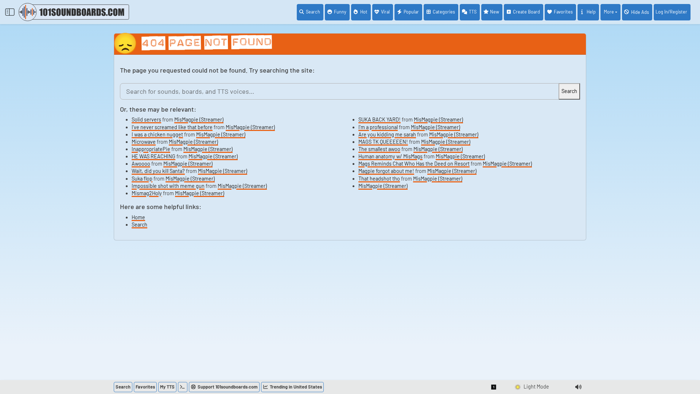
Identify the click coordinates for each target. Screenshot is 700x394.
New (494, 12)
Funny (340, 12)
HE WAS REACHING (153, 156)
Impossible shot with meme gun (168, 186)
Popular (411, 12)
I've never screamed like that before (172, 127)
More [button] (609, 12)
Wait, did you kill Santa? (158, 171)
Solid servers (146, 119)
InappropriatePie (151, 149)
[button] (494, 387)
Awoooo (141, 164)
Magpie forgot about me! (386, 171)
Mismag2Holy (147, 193)
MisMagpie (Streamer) (198, 119)
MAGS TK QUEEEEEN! (383, 142)
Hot (364, 12)
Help (591, 12)
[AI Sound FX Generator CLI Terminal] (182, 387)
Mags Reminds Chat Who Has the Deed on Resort (414, 164)
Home (138, 217)
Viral (385, 12)
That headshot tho (379, 178)
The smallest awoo (379, 149)
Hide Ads (640, 12)
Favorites (563, 12)
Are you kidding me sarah (387, 134)
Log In (671, 12)
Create (526, 12)
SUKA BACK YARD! (379, 119)
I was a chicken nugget (157, 134)
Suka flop (142, 178)
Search (313, 12)
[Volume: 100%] (578, 387)
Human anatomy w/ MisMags (390, 156)
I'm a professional (378, 127)
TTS (473, 12)
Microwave (144, 142)
